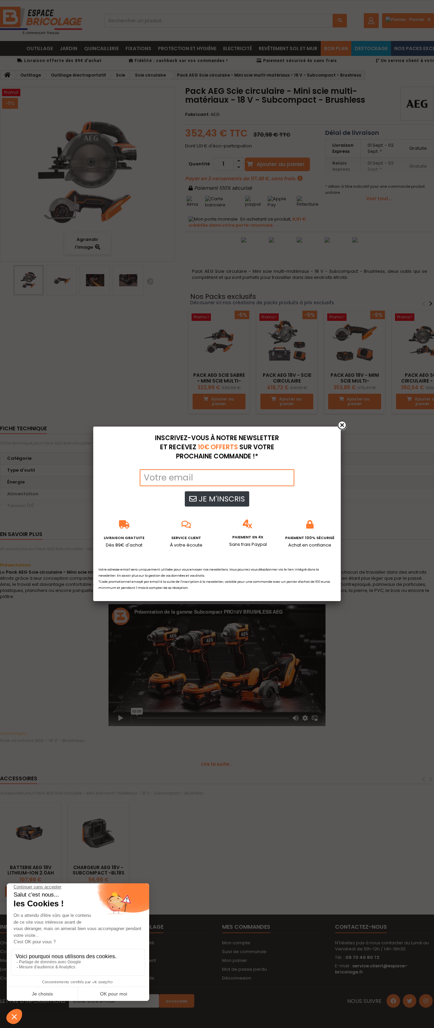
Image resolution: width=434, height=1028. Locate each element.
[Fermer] (342, 425)
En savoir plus (127, 576)
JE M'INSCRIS (221, 499)
